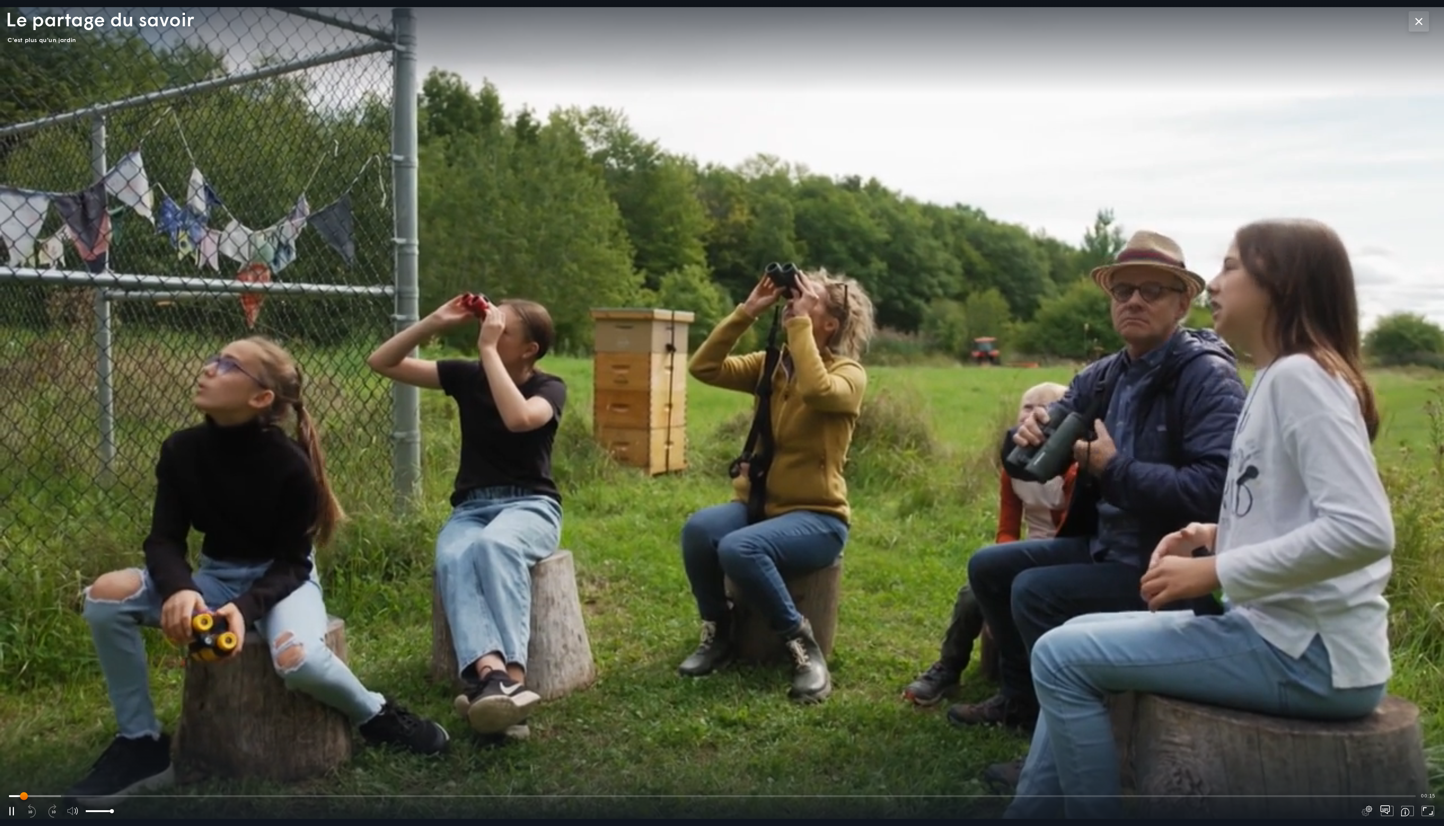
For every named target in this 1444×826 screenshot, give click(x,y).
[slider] (712, 796)
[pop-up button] (1367, 811)
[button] (722, 413)
